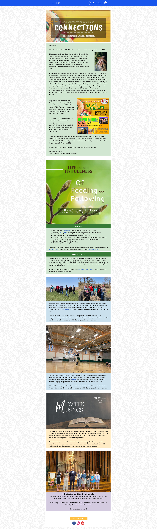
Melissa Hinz (89, 431)
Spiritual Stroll (68, 309)
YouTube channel (54, 249)
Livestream (67, 230)
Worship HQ (63, 232)
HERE (74, 379)
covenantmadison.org (78, 518)
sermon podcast (93, 249)
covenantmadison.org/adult (86, 269)
